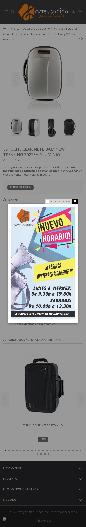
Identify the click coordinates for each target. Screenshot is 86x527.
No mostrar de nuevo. (61, 201)
